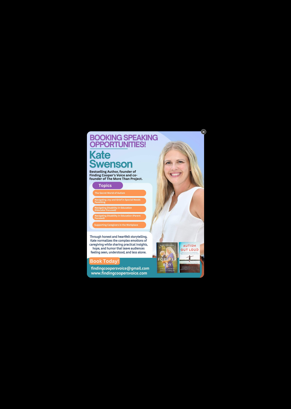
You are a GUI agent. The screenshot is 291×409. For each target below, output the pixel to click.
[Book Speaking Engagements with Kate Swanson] (145, 204)
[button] (203, 131)
